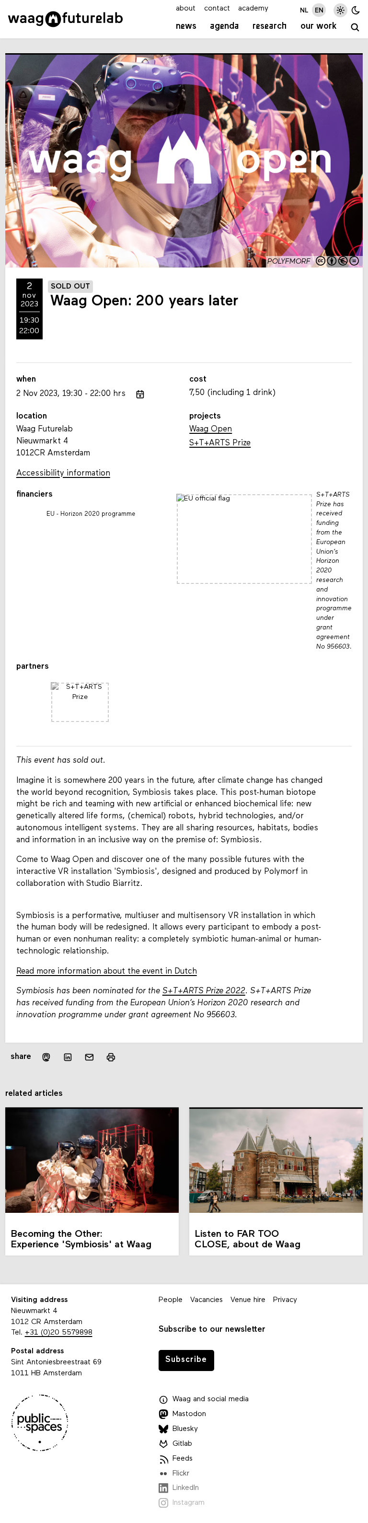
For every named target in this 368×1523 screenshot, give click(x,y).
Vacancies (206, 1300)
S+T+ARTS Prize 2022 (203, 991)
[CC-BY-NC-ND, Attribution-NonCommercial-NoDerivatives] (337, 261)
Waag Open (210, 429)
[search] (355, 28)
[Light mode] (340, 10)
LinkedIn (185, 1488)
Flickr (180, 1473)
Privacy (285, 1300)
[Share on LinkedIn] (68, 1057)
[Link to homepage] (65, 19)
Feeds (182, 1459)
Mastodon (189, 1414)
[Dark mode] (356, 10)
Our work (318, 26)
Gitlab (182, 1444)
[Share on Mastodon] (46, 1057)
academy (253, 8)
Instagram (188, 1503)
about (186, 8)
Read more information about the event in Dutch (106, 971)
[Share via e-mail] (89, 1057)
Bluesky (185, 1429)
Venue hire (247, 1300)
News (186, 26)
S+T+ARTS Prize (220, 443)
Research (270, 26)
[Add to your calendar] (140, 394)
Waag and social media (210, 1399)
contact (217, 8)
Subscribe (186, 1360)
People (171, 1300)
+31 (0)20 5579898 (58, 1333)
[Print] (111, 1057)
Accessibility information (63, 473)
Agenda (224, 26)
